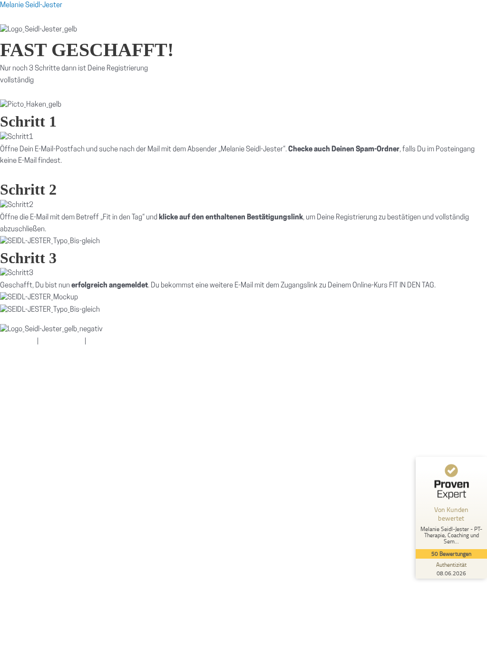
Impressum (17, 341)
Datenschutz (61, 341)
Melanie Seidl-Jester (31, 5)
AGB (97, 341)
